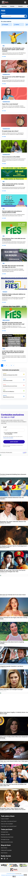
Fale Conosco (4, 852)
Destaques (5, 291)
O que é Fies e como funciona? (10, 104)
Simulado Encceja (5, 839)
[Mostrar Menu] (25, 2)
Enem (4, 348)
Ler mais (4, 56)
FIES (3, 45)
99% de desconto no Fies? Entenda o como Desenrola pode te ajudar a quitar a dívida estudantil (13, 49)
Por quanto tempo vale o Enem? (10, 131)
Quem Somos (4, 847)
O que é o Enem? (5, 818)
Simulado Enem (4, 832)
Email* (5, 427)
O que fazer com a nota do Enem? (9, 826)
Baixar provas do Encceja (7, 842)
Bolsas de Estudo (6, 320)
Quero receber (14, 441)
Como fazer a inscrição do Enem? (9, 821)
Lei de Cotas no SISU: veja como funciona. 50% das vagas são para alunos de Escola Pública (13, 352)
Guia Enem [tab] (4, 6)
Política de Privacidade (8, 437)
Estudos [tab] (12, 6)
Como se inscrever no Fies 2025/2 (11, 157)
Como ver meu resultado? (7, 823)
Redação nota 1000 (5, 834)
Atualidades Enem (6, 74)
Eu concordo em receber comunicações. (11, 433)
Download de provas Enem (7, 837)
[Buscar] (25, 16)
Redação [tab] (20, 6)
